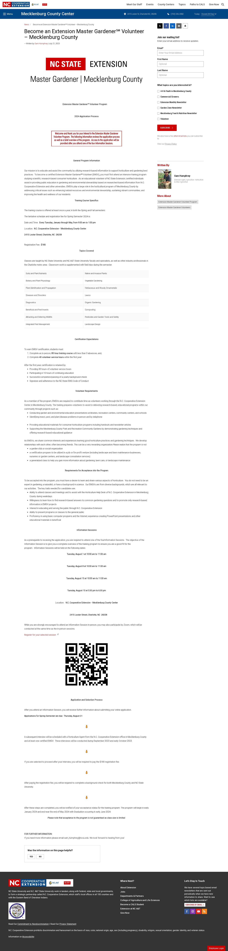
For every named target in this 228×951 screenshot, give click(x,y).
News (26, 25)
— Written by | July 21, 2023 (42, 44)
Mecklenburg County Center (47, 13)
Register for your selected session (40, 635)
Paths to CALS (197, 4)
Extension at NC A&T (130, 908)
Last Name (162, 70)
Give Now (214, 4)
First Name (162, 59)
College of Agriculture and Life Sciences (140, 900)
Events (150, 4)
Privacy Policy (171, 144)
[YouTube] (198, 911)
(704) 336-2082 (177, 14)
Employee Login (216, 948)
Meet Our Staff (134, 4)
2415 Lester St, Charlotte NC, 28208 (141, 14)
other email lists (180, 136)
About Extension (128, 887)
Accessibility (28, 936)
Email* (160, 48)
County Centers (166, 4)
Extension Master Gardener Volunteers (174, 207)
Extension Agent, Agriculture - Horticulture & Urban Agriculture (188, 181)
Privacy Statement (67, 924)
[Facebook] (187, 911)
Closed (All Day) (207, 14)
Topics (182, 4)
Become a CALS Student (132, 904)
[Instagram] (192, 911)
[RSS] (204, 911)
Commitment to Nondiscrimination (33, 924)
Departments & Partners (132, 896)
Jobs (122, 892)
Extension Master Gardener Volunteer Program (177, 202)
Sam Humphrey (41, 44)
